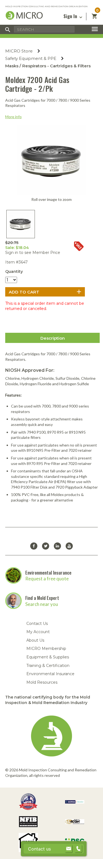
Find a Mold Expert (42, 597)
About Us (35, 640)
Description (52, 338)
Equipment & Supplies (47, 657)
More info (13, 116)
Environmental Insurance (48, 572)
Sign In (70, 16)
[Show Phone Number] (78, 849)
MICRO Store (19, 51)
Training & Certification (47, 665)
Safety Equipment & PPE (30, 58)
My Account (38, 631)
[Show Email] (68, 849)
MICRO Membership (46, 648)
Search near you (41, 604)
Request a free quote (47, 578)
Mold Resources (41, 682)
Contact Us (37, 623)
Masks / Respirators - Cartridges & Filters (48, 65)
